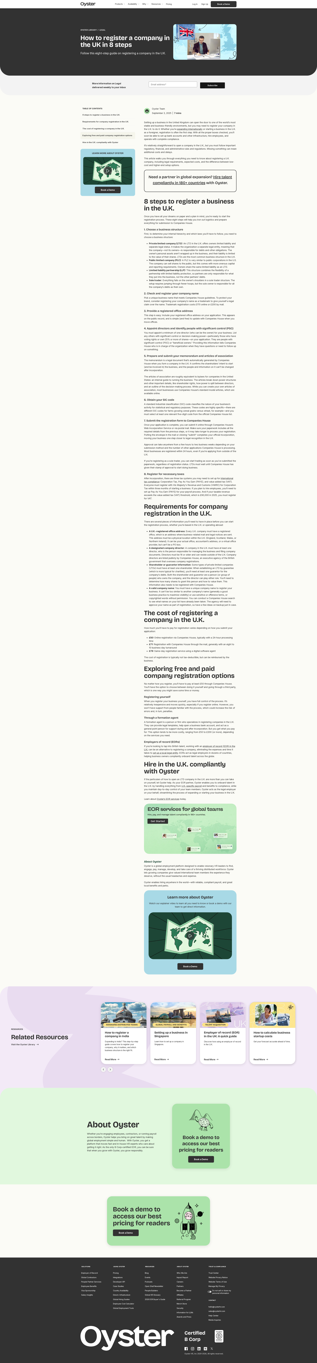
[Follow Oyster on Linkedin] (199, 1348)
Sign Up (204, 4)
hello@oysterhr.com (217, 1307)
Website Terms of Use (218, 1282)
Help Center (213, 1316)
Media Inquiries (215, 1320)
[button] (120, 4)
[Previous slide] (103, 1069)
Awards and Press (184, 1317)
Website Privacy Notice (218, 1277)
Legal (102, 30)
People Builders (151, 1291)
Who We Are (182, 1273)
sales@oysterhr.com (217, 1311)
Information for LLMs (185, 1312)
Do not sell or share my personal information (221, 1292)
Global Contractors (88, 1277)
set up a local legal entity (165, 753)
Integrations (118, 1277)
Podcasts (148, 1282)
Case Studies (118, 1286)
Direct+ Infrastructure (121, 1295)
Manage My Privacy (217, 1286)
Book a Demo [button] (223, 4)
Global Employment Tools (123, 1308)
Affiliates (180, 1295)
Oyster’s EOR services (168, 799)
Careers (180, 1282)
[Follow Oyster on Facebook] (186, 1348)
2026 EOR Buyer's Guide (155, 1299)
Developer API (119, 1282)
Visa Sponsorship (88, 1291)
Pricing (116, 1273)
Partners (180, 1286)
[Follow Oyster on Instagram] (192, 1348)
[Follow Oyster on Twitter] (211, 1348)
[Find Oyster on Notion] (205, 1348)
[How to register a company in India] (112, 1059)
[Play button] (108, 171)
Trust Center (214, 1273)
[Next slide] (110, 1069)
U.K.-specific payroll (192, 786)
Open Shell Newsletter (154, 1286)
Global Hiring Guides (121, 1299)
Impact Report (182, 1277)
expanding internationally (189, 129)
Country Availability (120, 1291)
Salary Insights (87, 1295)
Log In (195, 4)
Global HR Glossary (152, 1295)
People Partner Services (91, 1282)
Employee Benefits (89, 1286)
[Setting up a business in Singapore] (161, 1059)
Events (147, 1277)
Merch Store (182, 1304)
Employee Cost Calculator (123, 1304)
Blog (147, 1273)
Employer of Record (89, 1273)
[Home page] (132, 1338)
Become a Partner (184, 1291)
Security (180, 1308)
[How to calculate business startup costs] (261, 1059)
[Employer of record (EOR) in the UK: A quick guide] (211, 1059)
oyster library (88, 30)
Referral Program (184, 1299)
